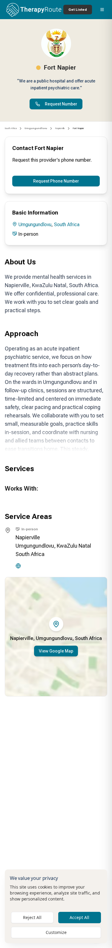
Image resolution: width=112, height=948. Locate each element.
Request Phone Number (56, 181)
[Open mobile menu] (102, 9)
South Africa (11, 128)
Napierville (60, 128)
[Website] (18, 566)
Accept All (79, 917)
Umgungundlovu (34, 224)
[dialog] (56, 906)
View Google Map (56, 651)
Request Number (61, 104)
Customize (56, 932)
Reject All (32, 917)
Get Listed (77, 9)
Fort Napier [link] (78, 128)
